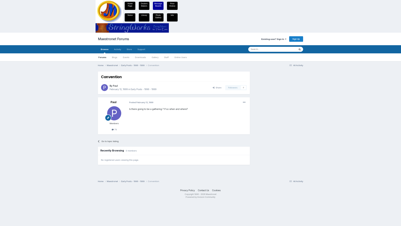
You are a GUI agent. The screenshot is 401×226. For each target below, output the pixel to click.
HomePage (130, 5)
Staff (166, 57)
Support (141, 49)
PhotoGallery (158, 16)
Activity (117, 49)
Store (129, 49)
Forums (102, 57)
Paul (115, 85)
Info (172, 15)
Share (217, 87)
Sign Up (296, 39)
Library (144, 15)
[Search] (299, 49)
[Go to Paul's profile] (104, 87)
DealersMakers (144, 5)
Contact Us (203, 190)
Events (126, 57)
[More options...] (244, 102)
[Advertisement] (265, 119)
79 (115, 129)
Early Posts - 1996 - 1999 (143, 89)
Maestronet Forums (113, 39)
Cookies (216, 190)
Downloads (140, 57)
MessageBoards (158, 5)
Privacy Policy (187, 190)
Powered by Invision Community (200, 197)
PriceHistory (172, 5)
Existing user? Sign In (273, 39)
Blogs (114, 57)
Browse (104, 49)
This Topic (287, 49)
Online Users (180, 57)
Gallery (155, 57)
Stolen (130, 15)
